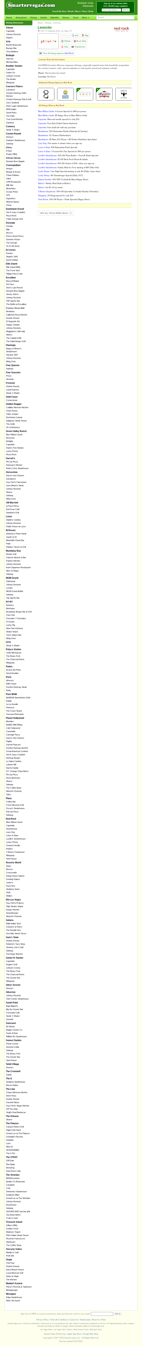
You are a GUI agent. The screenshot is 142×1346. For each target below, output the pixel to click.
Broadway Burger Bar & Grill (18, 612)
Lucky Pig (10, 625)
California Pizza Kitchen (16, 315)
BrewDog (10, 1168)
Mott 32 (9, 1147)
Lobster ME (11, 764)
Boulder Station (14, 66)
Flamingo (11, 345)
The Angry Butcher (14, 954)
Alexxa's (10, 680)
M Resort (11, 530)
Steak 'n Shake (13, 130)
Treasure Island (14, 1222)
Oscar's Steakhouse (15, 808)
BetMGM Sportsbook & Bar (18, 697)
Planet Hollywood (15, 718)
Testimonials (88, 5)
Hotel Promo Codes (80, 1329)
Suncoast (11, 1023)
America (9, 605)
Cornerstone (11, 400)
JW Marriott (12, 502)
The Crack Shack (14, 711)
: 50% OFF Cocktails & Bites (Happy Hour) (63, 179)
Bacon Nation (12, 1085)
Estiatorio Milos (13, 1195)
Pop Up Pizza (12, 812)
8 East (9, 151)
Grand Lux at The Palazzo (18, 1133)
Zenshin (9, 1019)
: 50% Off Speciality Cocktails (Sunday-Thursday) (68, 191)
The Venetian (12, 1175)
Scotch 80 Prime (13, 670)
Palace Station (13, 649)
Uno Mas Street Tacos (16, 933)
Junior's (9, 882)
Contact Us (73, 1319)
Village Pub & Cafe (14, 274)
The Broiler (11, 79)
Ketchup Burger (13, 758)
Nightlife (54, 17)
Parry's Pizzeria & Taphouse (19, 1287)
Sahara (9, 920)
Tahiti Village (12, 1064)
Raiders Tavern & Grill (16, 547)
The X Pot (10, 1153)
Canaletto (10, 1185)
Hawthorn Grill (12, 512)
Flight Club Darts (13, 1130)
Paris (8, 677)
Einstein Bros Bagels (15, 161)
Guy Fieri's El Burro (15, 903)
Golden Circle (12, 1228)
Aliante (9, 27)
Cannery (10, 126)
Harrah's (10, 458)
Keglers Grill (11, 964)
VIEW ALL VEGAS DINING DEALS (54, 213)
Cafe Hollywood (13, 728)
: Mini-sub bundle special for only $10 (58, 119)
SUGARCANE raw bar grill (18, 1211)
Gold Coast (12, 397)
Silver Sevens (13, 985)
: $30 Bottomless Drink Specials (57, 147)
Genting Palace (13, 879)
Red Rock (11, 819)
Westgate (11, 1294)
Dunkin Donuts (12, 318)
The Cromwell (13, 1071)
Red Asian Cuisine (14, 417)
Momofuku (11, 188)
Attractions (21, 17)
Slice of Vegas (12, 571)
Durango (10, 223)
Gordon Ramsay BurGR (17, 748)
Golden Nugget (13, 404)
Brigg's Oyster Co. (14, 1030)
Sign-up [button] (126, 10)
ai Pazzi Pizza (12, 506)
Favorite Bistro (12, 1102)
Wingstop (10, 82)
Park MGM (11, 694)
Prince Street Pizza (14, 236)
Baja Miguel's (12, 1006)
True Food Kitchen (14, 119)
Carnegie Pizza (13, 735)
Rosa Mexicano (13, 778)
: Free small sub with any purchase (57, 127)
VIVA (8, 892)
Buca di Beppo (12, 281)
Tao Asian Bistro (13, 1215)
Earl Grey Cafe (13, 509)
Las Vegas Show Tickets (63, 1329)
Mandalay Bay (13, 551)
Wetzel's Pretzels (14, 791)
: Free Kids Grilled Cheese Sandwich (57, 123)
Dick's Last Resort (14, 287)
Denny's (9, 137)
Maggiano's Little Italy (15, 331)
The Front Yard (13, 270)
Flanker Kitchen (13, 561)
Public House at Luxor (16, 526)
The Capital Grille (13, 338)
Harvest (9, 59)
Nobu (8, 690)
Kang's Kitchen (12, 910)
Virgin (9, 1259)
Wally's (9, 896)
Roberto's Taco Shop (15, 944)
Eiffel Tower (11, 684)
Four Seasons (13, 372)
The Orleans (12, 1116)
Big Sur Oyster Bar (14, 1009)
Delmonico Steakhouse (16, 1191)
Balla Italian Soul (13, 923)
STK (8, 195)
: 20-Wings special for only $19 (55, 195)
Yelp (66, 47)
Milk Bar (9, 185)
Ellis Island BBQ (13, 267)
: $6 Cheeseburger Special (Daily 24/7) (60, 175)
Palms (9, 666)
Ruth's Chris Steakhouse (17, 468)
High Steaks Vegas (14, 906)
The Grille (10, 424)
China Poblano (12, 175)
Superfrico (10, 198)
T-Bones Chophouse (15, 852)
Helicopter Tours (96, 1329)
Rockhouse (11, 1205)
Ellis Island (11, 263)
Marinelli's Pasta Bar (15, 540)
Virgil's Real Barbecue (16, 1112)
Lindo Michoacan (13, 653)
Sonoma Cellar (12, 1047)
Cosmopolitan (13, 165)
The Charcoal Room (15, 659)
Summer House (13, 239)
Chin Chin (10, 615)
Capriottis (10, 31)
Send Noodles (12, 673)
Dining (33, 17)
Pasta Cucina (12, 1044)
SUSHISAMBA (12, 1150)
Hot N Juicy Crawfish (15, 212)
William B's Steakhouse (16, 1036)
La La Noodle (12, 704)
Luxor (9, 516)
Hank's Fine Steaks (15, 448)
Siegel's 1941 (12, 256)
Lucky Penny (12, 451)
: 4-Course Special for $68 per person (62, 111)
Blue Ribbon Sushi (14, 434)
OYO (8, 642)
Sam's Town (12, 937)
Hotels (43, 17)
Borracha (10, 438)
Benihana (10, 311)
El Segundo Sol (13, 321)
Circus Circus (13, 158)
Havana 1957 (12, 355)
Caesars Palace (14, 86)
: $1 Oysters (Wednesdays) (54, 135)
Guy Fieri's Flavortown (16, 482)
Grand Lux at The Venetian (18, 1198)
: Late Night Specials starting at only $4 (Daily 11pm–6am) (69, 171)
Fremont (10, 383)
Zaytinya (10, 122)
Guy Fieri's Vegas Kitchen (17, 1106)
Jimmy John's (12, 294)
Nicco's (9, 233)
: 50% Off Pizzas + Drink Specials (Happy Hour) (64, 199)
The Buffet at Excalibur (16, 304)
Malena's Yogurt (13, 1232)
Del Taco (10, 284)
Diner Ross (11, 1096)
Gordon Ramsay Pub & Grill (18, 99)
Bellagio (10, 55)
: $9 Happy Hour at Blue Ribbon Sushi (62, 115)
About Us (96, 1319)
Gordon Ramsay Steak (16, 687)
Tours (75, 17)
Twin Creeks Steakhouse (17, 999)
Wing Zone (11, 361)
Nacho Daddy (12, 768)
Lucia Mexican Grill (14, 1273)
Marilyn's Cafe (12, 1252)
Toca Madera (12, 51)
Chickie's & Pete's (14, 927)
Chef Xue (10, 1263)
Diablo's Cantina (13, 520)
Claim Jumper (12, 414)
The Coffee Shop (13, 1245)
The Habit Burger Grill (16, 341)
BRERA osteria (12, 1178)
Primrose (10, 707)
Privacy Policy (42, 1319)
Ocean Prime (12, 192)
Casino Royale (13, 133)
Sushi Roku (11, 112)
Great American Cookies (17, 751)
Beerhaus (10, 608)
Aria (8, 41)
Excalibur (11, 277)
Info (76, 35)
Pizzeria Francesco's (15, 1238)
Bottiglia (9, 441)
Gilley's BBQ (11, 1225)
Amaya (9, 168)
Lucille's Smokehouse (16, 839)
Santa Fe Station (14, 958)
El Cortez (11, 250)
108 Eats (10, 1160)
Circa (9, 147)
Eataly (9, 701)
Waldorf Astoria (14, 1283)
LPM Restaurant (13, 182)
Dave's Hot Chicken (15, 475)
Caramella (10, 731)
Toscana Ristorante (15, 714)
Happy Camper (13, 325)
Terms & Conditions (58, 1319)
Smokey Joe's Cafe (15, 947)
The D (9, 1078)
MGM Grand (12, 578)
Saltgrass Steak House (16, 421)
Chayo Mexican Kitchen (16, 1092)
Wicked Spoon (12, 202)
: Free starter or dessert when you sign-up (60, 143)
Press (8, 376)
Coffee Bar (11, 802)
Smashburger (12, 913)
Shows (65, 17)
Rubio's (9, 38)
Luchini (9, 588)
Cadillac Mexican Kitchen (17, 407)
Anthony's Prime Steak (16, 534)
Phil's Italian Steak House (17, 1235)
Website (67, 41)
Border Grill (11, 554)
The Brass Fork (13, 656)
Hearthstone (11, 829)
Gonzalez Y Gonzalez (16, 618)
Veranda (9, 379)
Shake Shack (12, 632)
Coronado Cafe (13, 1013)
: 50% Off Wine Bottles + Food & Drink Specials (68, 155)
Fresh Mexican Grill (15, 805)
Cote (8, 1188)
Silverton (10, 992)
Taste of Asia (12, 1033)
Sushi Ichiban (12, 260)
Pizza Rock (11, 215)
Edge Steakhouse (14, 1297)
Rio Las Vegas (13, 899)
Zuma (8, 205)
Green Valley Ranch (16, 431)
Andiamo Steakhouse (15, 1082)
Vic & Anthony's (13, 427)
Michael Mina (12, 62)
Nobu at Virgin (12, 1276)
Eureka (9, 253)
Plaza (9, 798)
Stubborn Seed (12, 889)
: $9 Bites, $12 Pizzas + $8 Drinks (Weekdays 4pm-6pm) (67, 139)
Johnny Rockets (13, 34)
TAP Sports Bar (13, 301)
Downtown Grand (15, 209)
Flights (9, 741)
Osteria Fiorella (13, 845)
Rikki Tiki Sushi (13, 1300)
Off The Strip (12, 1109)
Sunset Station (13, 1040)
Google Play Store (90, 1334)
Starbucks (10, 1242)
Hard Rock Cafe (13, 1171)
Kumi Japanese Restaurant (18, 567)
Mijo (8, 229)
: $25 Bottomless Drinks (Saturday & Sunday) (63, 131)
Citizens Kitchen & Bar (16, 557)
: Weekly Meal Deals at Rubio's (54, 183)
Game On (10, 72)
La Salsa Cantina (13, 761)
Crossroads (11, 872)
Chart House (12, 411)
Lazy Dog (10, 832)
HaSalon (10, 1140)
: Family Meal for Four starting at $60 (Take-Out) (68, 167)
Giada (8, 1075)
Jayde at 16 (11, 537)
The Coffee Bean (13, 788)
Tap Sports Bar (13, 598)
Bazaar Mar (11, 48)
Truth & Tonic (12, 1218)
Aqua (8, 866)
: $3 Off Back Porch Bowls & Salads (63, 159)
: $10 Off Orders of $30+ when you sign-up (66, 163)
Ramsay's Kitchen (14, 465)
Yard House (11, 859)
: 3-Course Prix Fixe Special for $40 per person (64, 151)
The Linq (10, 1089)
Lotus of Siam (12, 835)
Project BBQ (11, 154)
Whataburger (12, 1290)
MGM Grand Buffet (14, 591)
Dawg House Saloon (15, 876)
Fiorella (9, 226)
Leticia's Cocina (13, 76)
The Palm (10, 116)
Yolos (8, 794)
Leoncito (57, 23)
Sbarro (9, 335)
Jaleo (8, 178)
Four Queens (12, 365)
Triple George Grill (14, 219)
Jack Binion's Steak (15, 485)
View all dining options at (58, 53)
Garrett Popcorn (13, 745)
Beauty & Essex (13, 172)
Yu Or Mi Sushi (12, 246)
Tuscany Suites (14, 1249)
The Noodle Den (13, 930)
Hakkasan (10, 581)
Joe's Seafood (12, 103)
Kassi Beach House (15, 1269)
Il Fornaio (10, 622)
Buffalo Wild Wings (14, 725)
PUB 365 (10, 1256)
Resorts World (13, 862)
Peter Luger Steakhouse (17, 106)
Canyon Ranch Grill (15, 1127)
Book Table (81, 41)
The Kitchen (11, 1279)
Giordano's (11, 479)
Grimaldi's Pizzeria (14, 1137)
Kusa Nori (10, 886)
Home (9, 17)
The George (11, 243)
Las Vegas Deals (46, 1329)
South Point (12, 1002)
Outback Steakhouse (15, 140)
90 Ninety (10, 1026)
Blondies (10, 721)
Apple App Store (74, 1334)
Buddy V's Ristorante (15, 1181)
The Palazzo (12, 1123)
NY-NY (9, 601)
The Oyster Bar (13, 978)
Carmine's (10, 90)
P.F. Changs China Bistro (17, 771)
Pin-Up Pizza (12, 462)
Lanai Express (12, 390)
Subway (9, 144)
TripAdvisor (79, 47)
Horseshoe (12, 472)
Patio (8, 543)
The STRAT (12, 1157)
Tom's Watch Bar (13, 635)
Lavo (8, 1143)
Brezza (9, 869)
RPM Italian (11, 109)
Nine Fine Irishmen (14, 628)
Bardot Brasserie (13, 45)
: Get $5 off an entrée (50, 187)
